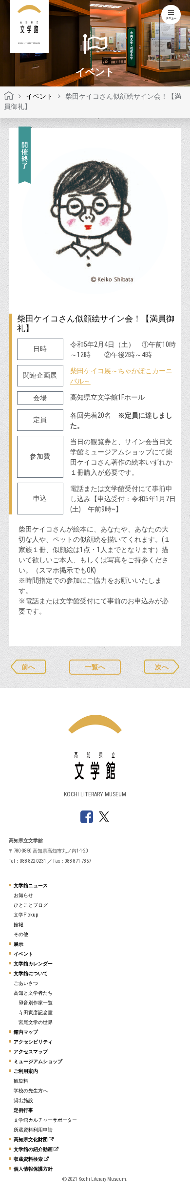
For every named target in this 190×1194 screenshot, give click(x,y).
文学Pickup (26, 914)
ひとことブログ (31, 905)
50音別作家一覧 (36, 1002)
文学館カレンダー (33, 963)
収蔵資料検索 (29, 1159)
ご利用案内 (26, 1071)
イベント (23, 954)
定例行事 (23, 1110)
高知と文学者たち (33, 993)
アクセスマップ (31, 1051)
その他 (21, 934)
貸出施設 (23, 1100)
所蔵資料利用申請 (33, 1129)
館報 (18, 924)
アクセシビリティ (33, 1042)
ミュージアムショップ (38, 1061)
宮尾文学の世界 (36, 1022)
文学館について (31, 973)
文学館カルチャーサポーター (45, 1120)
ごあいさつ (26, 983)
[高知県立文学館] (9, 96)
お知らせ (23, 895)
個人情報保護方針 (33, 1169)
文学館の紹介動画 (34, 1149)
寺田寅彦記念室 (36, 1012)
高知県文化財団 (31, 1139)
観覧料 (21, 1081)
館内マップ (26, 1032)
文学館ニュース (31, 885)
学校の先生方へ (31, 1090)
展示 (18, 944)
